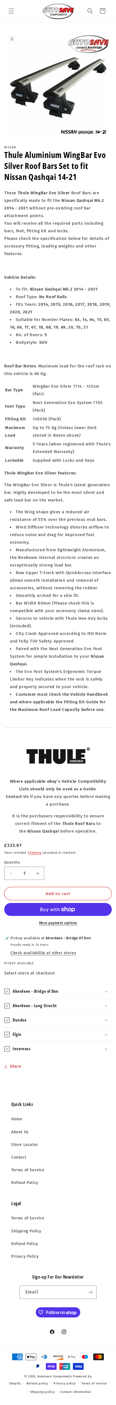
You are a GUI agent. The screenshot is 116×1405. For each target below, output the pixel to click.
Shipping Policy (26, 1231)
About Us (20, 1132)
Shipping (34, 853)
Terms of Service (27, 1170)
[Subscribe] (90, 1292)
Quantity (12, 862)
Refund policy (37, 1383)
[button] (11, 11)
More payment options (58, 923)
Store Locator (24, 1144)
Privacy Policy (25, 1256)
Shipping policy (42, 1392)
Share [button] (15, 1066)
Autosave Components (54, 1376)
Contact (18, 1157)
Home (16, 1119)
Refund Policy (24, 1182)
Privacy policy (64, 1383)
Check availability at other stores (43, 953)
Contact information (75, 1392)
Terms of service (94, 1383)
